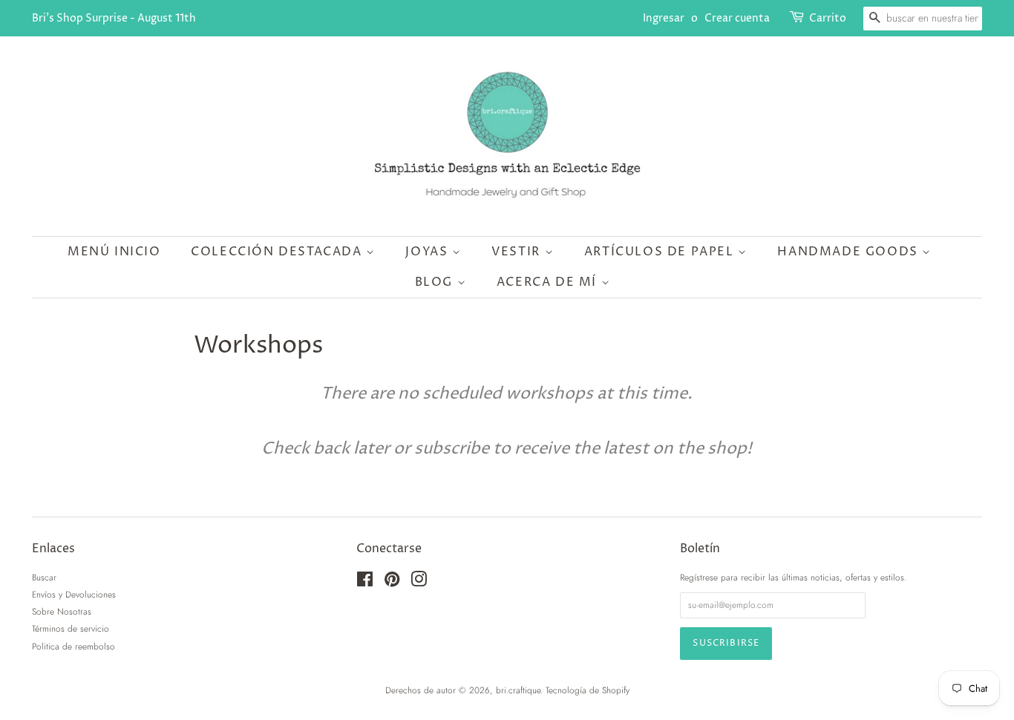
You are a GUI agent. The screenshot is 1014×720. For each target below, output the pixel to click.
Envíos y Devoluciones (74, 594)
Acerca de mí (549, 282)
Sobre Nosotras (61, 611)
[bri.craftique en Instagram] (418, 582)
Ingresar (663, 18)
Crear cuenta (737, 18)
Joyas (428, 251)
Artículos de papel (661, 251)
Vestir (517, 251)
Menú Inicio (114, 251)
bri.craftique (518, 690)
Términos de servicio (70, 628)
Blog (436, 282)
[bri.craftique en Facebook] (364, 582)
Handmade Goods (849, 251)
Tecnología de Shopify (587, 690)
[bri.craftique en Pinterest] (392, 582)
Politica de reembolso (73, 646)
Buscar (44, 577)
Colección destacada (278, 251)
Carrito (827, 18)
